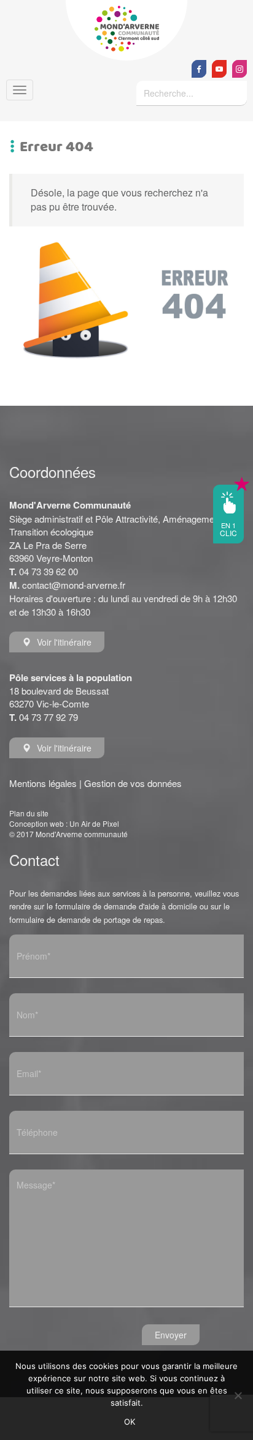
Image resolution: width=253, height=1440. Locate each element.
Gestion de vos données (133, 783)
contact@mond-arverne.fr (73, 584)
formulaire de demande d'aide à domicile (126, 906)
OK (130, 1422)
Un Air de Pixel (94, 823)
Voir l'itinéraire (64, 642)
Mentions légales (43, 783)
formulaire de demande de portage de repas (86, 919)
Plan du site (29, 813)
